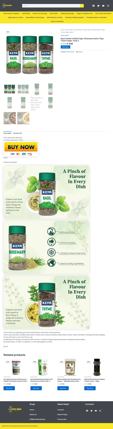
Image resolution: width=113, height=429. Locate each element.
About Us (33, 414)
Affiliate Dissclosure (37, 419)
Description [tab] (8, 133)
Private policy (61, 419)
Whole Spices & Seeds (54, 17)
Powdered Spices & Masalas (97, 17)
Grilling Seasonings (67, 13)
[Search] (82, 6)
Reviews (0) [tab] (17, 133)
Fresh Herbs (54, 13)
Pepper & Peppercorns (85, 13)
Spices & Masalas (57, 21)
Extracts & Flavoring (40, 13)
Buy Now (66, 47)
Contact (60, 410)
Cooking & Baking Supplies (74, 17)
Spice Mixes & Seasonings (35, 17)
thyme (81, 52)
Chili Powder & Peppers (11, 13)
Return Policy (62, 414)
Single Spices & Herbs (15, 17)
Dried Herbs (26, 13)
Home (62, 30)
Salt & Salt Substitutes (103, 13)
